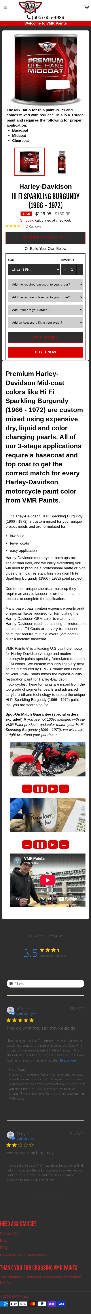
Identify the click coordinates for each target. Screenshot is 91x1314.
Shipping (27, 220)
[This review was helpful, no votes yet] (71, 1115)
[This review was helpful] (71, 1197)
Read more (68, 1060)
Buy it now (45, 352)
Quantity (67, 259)
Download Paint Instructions (23, 1255)
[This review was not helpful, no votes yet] (79, 1115)
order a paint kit (45, 238)
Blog (3, 1240)
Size (11, 259)
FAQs (4, 1248)
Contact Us (9, 1233)
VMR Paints (20, 1296)
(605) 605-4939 (47, 17)
